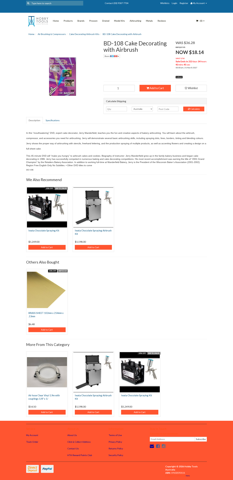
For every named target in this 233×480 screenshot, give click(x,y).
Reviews (162, 20)
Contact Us (73, 448)
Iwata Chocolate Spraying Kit (43, 230)
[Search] (28, 3)
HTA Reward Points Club (79, 455)
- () (200, 20)
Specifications (53, 120)
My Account (32, 435)
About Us (72, 435)
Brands (81, 20)
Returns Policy (116, 448)
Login (174, 3)
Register (184, 3)
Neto (188, 476)
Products (68, 20)
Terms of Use (115, 435)
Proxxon (93, 20)
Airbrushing (135, 20)
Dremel (105, 20)
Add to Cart (156, 88)
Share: (107, 56)
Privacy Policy (115, 441)
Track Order (32, 441)
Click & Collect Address (79, 441)
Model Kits (119, 20)
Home (56, 20)
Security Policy (116, 455)
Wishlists (164, 3)
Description (34, 120)
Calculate (195, 109)
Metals (149, 20)
